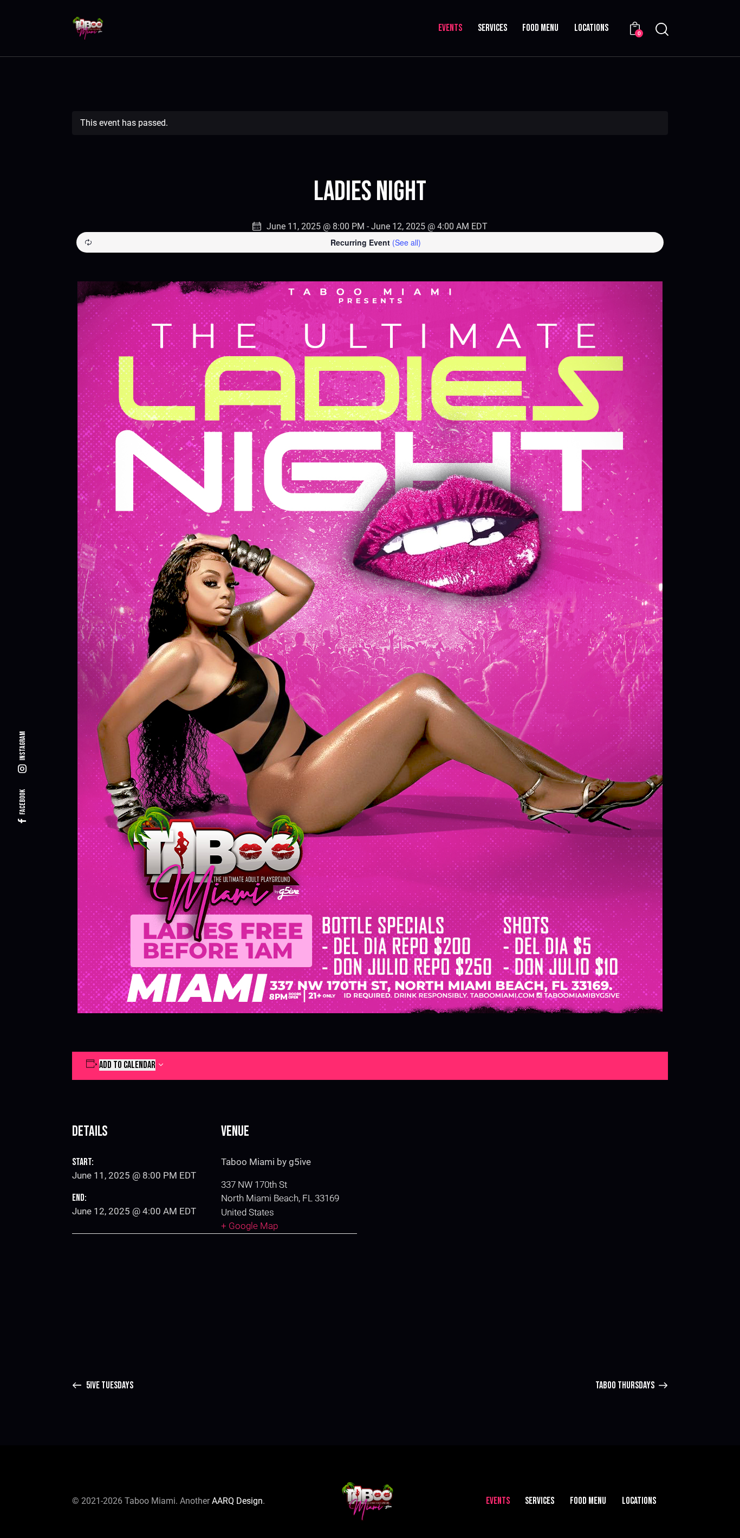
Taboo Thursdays (625, 1385)
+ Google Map (249, 1225)
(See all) (406, 242)
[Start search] (661, 29)
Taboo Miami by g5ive (266, 1161)
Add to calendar (127, 1065)
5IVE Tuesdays (109, 1385)
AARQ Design (237, 1501)
